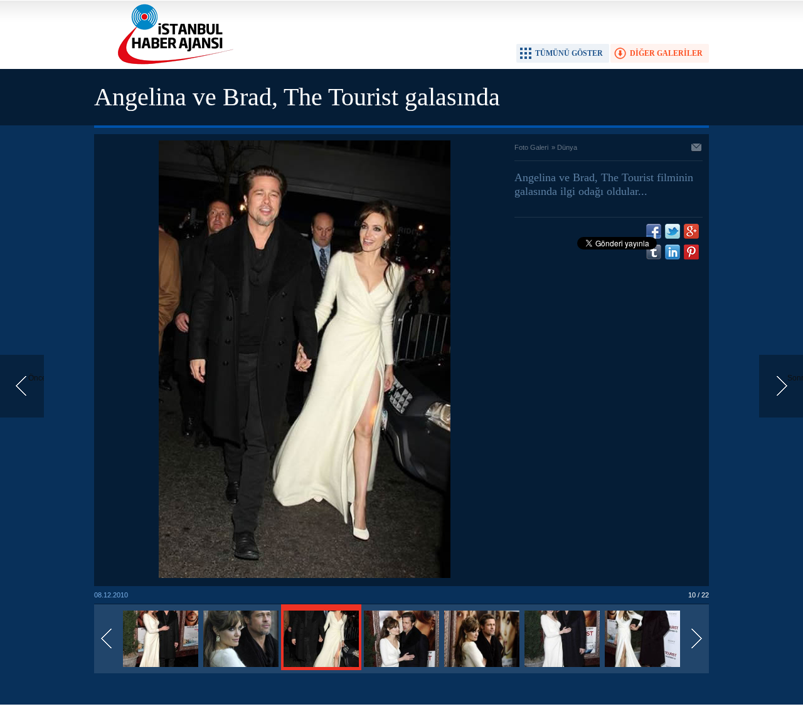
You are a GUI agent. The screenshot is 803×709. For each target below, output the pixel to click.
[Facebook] (653, 231)
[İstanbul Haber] (172, 63)
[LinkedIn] (672, 252)
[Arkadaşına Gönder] (697, 148)
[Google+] (691, 231)
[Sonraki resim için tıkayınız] (304, 575)
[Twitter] (672, 231)
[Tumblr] (653, 252)
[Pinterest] (691, 252)
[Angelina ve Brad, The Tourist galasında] (160, 667)
